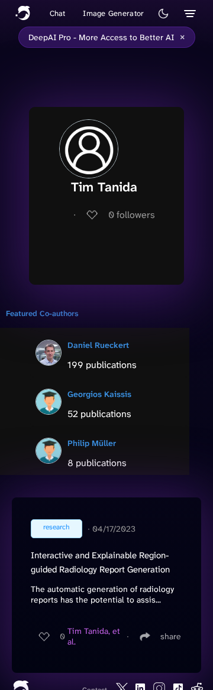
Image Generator (113, 13)
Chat (58, 13)
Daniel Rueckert (98, 345)
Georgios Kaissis (99, 394)
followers (131, 215)
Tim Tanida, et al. (93, 636)
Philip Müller (91, 443)
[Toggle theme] (163, 13)
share (170, 636)
